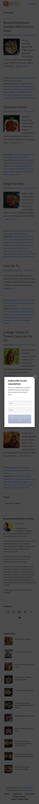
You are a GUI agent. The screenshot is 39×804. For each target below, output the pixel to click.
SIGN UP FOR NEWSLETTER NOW (19, 419)
